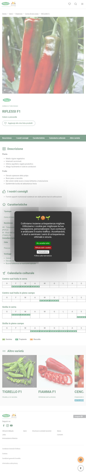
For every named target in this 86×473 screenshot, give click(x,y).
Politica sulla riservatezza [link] (43, 256)
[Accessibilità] (81, 468)
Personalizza (43, 252)
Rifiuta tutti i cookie (43, 248)
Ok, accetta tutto (43, 243)
